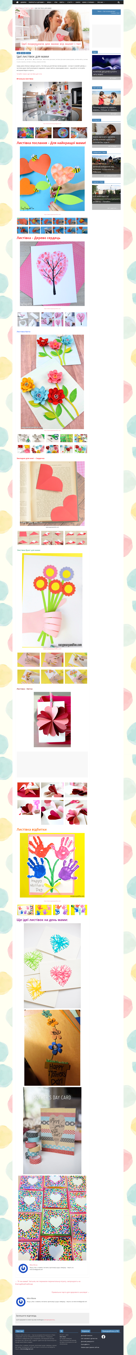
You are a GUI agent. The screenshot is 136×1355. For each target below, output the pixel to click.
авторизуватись (49, 1320)
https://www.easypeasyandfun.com (52, 308)
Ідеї (18, 53)
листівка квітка (79, 59)
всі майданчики (111, 176)
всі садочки (113, 208)
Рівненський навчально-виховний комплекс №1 (103, 200)
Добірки (23, 2)
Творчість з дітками (36, 2)
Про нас (100, 2)
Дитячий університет (87, 1341)
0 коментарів (38, 59)
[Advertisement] (52, 764)
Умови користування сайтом (90, 1347)
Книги (78, 2)
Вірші (49, 2)
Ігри (55, 2)
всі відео (114, 78)
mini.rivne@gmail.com (26, 1349)
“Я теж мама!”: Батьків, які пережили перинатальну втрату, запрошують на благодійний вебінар (47, 1282)
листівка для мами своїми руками (65, 59)
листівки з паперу (31, 62)
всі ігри (114, 114)
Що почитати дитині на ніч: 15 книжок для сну (106, 140)
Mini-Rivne (29, 59)
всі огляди (113, 146)
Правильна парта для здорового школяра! (70, 1292)
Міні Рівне (63, 1337)
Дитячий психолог (86, 1335)
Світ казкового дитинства (89, 1338)
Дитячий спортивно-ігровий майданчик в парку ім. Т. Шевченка (105, 169)
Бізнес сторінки (88, 2)
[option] (106, 66)
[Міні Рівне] (17, 2)
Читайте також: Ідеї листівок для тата (29, 74)
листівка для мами (50, 59)
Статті (69, 2)
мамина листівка (41, 62)
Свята (61, 2)
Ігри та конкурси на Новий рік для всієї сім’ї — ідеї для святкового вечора (105, 107)
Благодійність (85, 1344)
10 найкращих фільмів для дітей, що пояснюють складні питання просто (105, 71)
